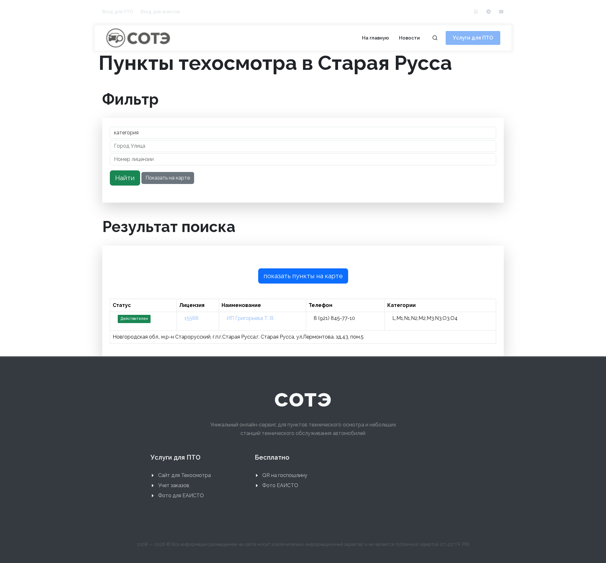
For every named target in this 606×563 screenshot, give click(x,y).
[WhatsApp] (476, 12)
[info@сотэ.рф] (501, 12)
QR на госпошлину (284, 475)
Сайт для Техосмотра (184, 475)
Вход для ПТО (117, 11)
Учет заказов (173, 485)
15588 (191, 318)
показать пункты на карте (303, 276)
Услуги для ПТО (473, 38)
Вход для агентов (160, 11)
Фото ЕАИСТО (280, 485)
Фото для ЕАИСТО (181, 496)
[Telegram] (488, 12)
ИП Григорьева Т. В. (250, 318)
